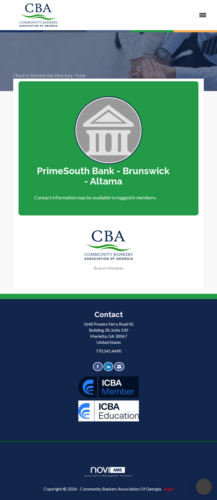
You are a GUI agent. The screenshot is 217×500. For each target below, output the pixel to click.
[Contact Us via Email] (119, 366)
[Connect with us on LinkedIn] (108, 366)
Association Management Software (108, 476)
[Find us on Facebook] (98, 366)
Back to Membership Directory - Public (51, 75)
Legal (169, 488)
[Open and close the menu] (142, 15)
